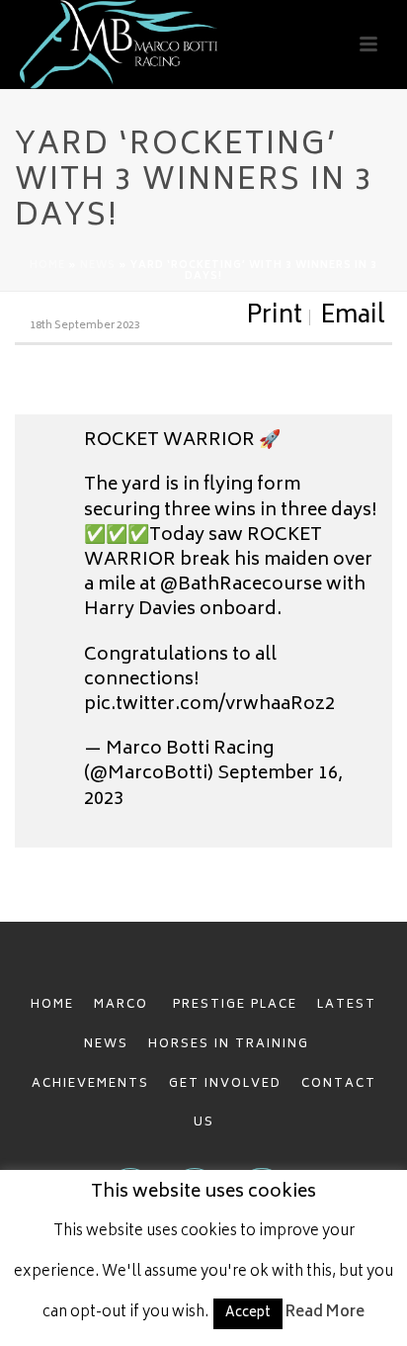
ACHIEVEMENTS (90, 1084)
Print (274, 317)
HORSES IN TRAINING (228, 1044)
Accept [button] (248, 1313)
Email (352, 317)
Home (47, 266)
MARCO (123, 1005)
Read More (325, 1313)
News (98, 266)
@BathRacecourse (241, 585)
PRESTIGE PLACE (235, 1005)
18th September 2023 (85, 325)
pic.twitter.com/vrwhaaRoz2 (209, 705)
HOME (52, 1005)
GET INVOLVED (225, 1084)
